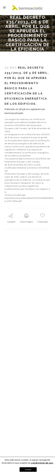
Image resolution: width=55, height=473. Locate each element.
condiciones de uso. (42, 463)
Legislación (35, 109)
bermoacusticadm (14, 113)
